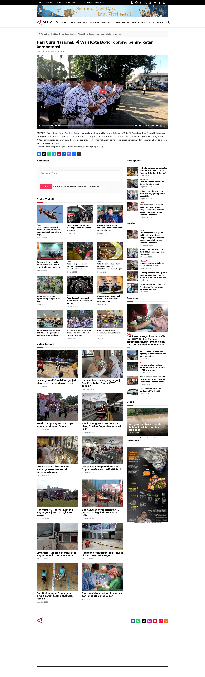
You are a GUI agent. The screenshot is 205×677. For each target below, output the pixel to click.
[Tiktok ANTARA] (160, 2)
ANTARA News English (148, 629)
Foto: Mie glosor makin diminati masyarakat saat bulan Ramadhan (78, 266)
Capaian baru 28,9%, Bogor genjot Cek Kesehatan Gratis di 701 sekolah (102, 383)
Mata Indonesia (111, 642)
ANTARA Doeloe (111, 646)
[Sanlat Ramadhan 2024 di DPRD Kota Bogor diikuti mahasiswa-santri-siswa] (50, 319)
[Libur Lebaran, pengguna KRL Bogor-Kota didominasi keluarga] (80, 214)
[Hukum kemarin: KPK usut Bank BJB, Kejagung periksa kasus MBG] (132, 194)
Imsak (144, 22)
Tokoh (117, 22)
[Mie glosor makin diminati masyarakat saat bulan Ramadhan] (80, 251)
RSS (140, 658)
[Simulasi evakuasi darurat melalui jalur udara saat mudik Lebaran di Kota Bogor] (50, 214)
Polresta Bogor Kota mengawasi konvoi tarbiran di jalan (109, 332)
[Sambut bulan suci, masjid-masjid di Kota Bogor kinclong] (80, 285)
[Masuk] (132, 2)
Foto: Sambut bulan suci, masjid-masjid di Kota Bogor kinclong (79, 300)
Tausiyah (126, 22)
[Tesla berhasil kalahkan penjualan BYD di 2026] (132, 392)
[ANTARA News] (47, 22)
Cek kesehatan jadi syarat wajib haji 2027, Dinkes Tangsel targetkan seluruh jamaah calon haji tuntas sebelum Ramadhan (152, 210)
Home (64, 22)
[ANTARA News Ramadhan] (50, 620)
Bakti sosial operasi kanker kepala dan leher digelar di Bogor (102, 594)
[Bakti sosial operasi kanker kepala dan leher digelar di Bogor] (102, 577)
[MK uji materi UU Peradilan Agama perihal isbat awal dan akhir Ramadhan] (132, 355)
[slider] (47, 125)
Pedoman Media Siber (148, 654)
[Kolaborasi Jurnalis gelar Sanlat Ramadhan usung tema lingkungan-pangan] (50, 251)
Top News (59, 2)
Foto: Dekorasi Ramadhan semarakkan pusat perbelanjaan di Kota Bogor (109, 266)
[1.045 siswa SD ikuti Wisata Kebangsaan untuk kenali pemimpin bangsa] (57, 450)
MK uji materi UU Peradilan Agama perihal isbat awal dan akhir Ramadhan (153, 353)
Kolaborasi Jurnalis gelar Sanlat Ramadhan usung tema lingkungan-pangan (48, 264)
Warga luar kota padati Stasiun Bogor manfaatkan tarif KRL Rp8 (101, 468)
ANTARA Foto (100, 2)
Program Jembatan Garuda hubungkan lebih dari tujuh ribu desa (145, 427)
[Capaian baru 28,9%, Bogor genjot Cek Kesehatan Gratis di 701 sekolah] (102, 364)
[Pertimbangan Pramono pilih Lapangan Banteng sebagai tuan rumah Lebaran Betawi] (132, 380)
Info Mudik (106, 22)
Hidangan (94, 22)
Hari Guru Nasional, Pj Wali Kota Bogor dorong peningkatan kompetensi (92, 34)
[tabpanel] (147, 422)
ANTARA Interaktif (112, 637)
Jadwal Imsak (76, 658)
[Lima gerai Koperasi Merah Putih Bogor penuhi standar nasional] (57, 536)
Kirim (46, 186)
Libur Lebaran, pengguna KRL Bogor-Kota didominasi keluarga (79, 227)
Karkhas (108, 629)
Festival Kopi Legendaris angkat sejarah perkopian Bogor (56, 425)
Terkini (40, 2)
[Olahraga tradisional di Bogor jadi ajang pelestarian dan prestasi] (57, 364)
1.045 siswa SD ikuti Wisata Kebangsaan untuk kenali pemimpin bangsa (53, 469)
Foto (151, 22)
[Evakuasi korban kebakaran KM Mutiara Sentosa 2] (132, 183)
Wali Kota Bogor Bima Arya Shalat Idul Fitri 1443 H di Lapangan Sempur (79, 332)
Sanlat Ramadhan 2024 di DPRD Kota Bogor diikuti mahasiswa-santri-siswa (48, 332)
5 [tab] (155, 437)
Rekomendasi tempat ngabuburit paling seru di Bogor (48, 298)
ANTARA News (70, 2)
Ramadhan (45, 34)
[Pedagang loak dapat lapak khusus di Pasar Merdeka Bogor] (102, 536)
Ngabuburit (82, 22)
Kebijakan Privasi (145, 642)
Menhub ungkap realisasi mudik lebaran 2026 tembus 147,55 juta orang (152, 367)
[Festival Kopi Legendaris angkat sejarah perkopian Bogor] (57, 407)
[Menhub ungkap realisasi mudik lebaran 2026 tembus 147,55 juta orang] (132, 366)
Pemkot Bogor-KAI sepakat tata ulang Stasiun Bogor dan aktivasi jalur (101, 426)
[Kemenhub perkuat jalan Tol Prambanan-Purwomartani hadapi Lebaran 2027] (132, 288)
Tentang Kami (144, 650)
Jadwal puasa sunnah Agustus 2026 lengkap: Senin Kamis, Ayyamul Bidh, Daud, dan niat (153, 170)
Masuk (141, 633)
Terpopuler (49, 2)
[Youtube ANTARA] (155, 2)
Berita (72, 22)
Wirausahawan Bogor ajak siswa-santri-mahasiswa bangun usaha (108, 298)
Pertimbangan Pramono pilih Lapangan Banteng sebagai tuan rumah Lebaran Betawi (152, 379)
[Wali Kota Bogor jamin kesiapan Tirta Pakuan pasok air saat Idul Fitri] (110, 214)
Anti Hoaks (109, 633)
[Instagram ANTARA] (150, 2)
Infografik (144, 179)
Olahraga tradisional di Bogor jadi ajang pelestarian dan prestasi (57, 382)
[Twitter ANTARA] (145, 2)
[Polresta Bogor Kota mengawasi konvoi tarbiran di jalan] (110, 319)
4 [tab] (151, 437)
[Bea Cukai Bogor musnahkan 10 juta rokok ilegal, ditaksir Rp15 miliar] (102, 493)
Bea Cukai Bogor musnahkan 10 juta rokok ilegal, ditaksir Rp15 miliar (100, 512)
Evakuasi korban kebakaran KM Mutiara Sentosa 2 (145, 516)
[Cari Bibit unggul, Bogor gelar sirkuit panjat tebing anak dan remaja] (57, 577)
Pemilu (90, 2)
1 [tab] (140, 437)
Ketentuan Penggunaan (149, 637)
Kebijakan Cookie (146, 646)
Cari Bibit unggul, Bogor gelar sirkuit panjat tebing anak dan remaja (55, 596)
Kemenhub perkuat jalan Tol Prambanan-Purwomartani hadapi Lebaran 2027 (152, 287)
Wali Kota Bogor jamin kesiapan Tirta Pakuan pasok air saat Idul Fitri (110, 227)
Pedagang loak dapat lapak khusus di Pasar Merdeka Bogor (102, 554)
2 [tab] (144, 437)
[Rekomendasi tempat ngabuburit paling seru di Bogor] (50, 285)
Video (55, 34)
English (135, 22)
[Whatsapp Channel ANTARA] (141, 2)
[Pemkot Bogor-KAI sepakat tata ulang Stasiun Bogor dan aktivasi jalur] (102, 407)
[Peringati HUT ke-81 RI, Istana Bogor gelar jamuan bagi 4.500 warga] (57, 493)
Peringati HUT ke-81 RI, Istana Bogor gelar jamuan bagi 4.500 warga (55, 512)
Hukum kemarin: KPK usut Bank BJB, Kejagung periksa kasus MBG (152, 193)
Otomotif (81, 2)
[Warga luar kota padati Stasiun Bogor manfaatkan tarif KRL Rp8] (102, 450)
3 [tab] (147, 437)
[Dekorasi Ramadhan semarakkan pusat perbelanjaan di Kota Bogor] (110, 251)
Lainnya (159, 22)
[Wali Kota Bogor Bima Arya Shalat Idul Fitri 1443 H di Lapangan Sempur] (80, 319)
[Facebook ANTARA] (136, 2)
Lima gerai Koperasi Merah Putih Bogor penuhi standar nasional (56, 554)
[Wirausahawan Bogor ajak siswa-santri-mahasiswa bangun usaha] (110, 285)
